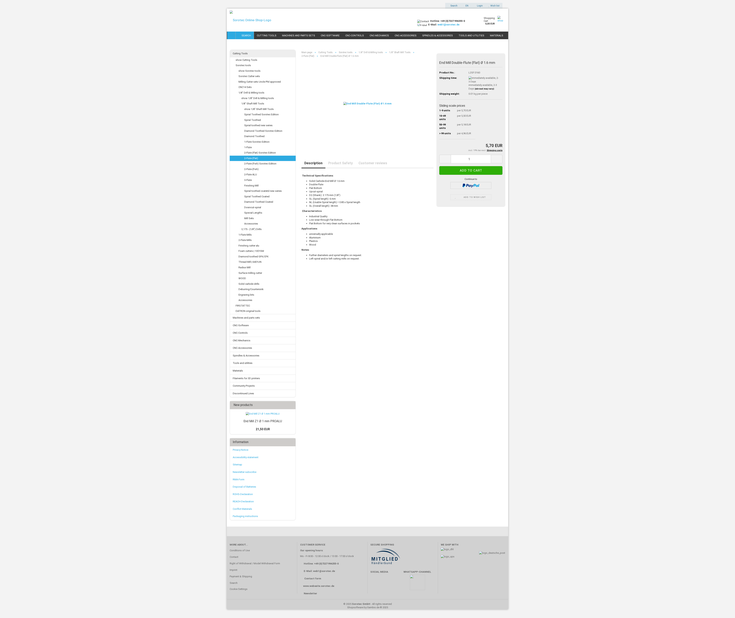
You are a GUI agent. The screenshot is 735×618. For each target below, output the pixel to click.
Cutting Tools (266, 35)
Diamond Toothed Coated (258, 201)
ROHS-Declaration (243, 494)
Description (313, 163)
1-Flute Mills (245, 234)
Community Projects (244, 385)
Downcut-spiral (252, 207)
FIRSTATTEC (243, 305)
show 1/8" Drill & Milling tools (257, 98)
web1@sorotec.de (448, 24)
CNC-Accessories (405, 35)
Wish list (494, 5)
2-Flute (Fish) (251, 169)
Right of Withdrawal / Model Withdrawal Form (255, 563)
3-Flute (248, 180)
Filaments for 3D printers (246, 378)
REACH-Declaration (243, 501)
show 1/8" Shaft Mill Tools (259, 109)
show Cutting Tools (246, 60)
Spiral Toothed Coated (257, 196)
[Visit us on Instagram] (398, 584)
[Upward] (724, 609)
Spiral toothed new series (258, 125)
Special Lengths (253, 212)
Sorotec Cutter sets (249, 76)
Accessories (251, 223)
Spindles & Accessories (437, 35)
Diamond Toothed (254, 136)
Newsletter (310, 593)
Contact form (312, 578)
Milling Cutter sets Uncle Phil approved (259, 81)
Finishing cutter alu (248, 245)
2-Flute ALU (250, 174)
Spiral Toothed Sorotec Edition (261, 114)
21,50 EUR (263, 429)
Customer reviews (373, 163)
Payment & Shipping (241, 576)
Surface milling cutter (250, 273)
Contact (234, 556)
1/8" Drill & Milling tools (251, 92)
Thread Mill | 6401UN (249, 261)
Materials (496, 35)
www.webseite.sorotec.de (318, 586)
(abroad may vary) (484, 89)
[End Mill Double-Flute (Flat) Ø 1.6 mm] (367, 103)
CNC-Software (330, 35)
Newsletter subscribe (244, 472)
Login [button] (479, 5)
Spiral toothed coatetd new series (263, 190)
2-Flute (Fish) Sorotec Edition (260, 163)
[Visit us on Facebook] (375, 584)
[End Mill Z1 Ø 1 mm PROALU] (263, 414)
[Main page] (231, 35)
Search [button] (453, 5)
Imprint (233, 569)
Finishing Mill (251, 185)
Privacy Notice (240, 449)
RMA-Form (238, 479)
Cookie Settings (238, 589)
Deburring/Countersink (251, 289)
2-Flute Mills (245, 240)
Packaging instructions (245, 516)
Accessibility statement (245, 457)
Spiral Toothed (252, 120)
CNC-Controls (354, 35)
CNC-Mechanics (379, 35)
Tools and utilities (471, 35)
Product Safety (340, 163)
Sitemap (237, 464)
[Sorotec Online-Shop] (321, 20)
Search (245, 35)
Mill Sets (249, 218)
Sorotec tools (243, 65)
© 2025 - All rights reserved (367, 604)
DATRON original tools (248, 311)
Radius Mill (244, 267)
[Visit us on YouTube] (386, 584)
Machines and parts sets (298, 35)
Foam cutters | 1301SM (251, 251)
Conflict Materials (242, 508)
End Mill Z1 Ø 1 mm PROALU (262, 421)
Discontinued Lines (243, 393)
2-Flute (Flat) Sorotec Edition (260, 152)
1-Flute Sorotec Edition (257, 141)
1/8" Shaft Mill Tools (252, 103)
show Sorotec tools (249, 70)
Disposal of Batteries (244, 486)
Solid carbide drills (248, 283)
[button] (465, 6)
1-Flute (248, 147)
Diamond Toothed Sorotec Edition (263, 130)
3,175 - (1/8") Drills (251, 229)
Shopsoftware (355, 607)
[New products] (291, 405)
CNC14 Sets (245, 87)
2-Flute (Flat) (251, 158)
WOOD (242, 278)
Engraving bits (246, 294)
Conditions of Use (240, 550)
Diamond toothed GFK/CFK (253, 256)
